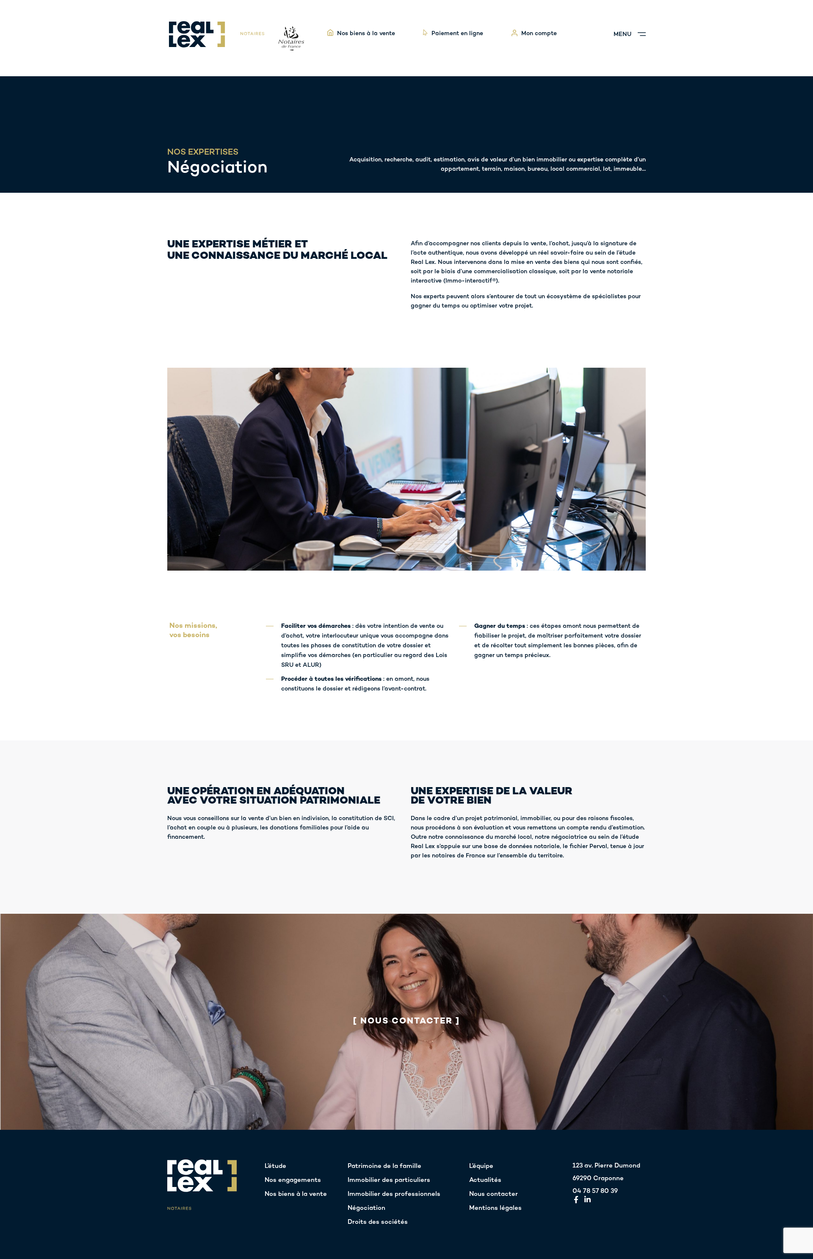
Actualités (485, 1180)
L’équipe (481, 1166)
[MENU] (642, 34)
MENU (622, 34)
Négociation (366, 1208)
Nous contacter (493, 1194)
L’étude (275, 1166)
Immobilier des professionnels (394, 1194)
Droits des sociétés (378, 1222)
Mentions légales (495, 1208)
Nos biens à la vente (296, 1194)
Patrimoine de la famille (384, 1166)
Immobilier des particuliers (389, 1180)
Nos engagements (293, 1180)
